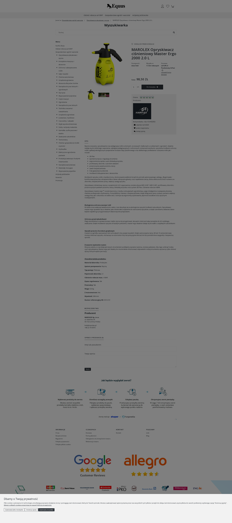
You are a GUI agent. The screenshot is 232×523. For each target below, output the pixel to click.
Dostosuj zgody (31, 510)
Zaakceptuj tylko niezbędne (14, 510)
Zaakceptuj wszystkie (46, 510)
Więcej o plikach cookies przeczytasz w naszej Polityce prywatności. (28, 505)
